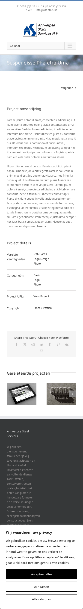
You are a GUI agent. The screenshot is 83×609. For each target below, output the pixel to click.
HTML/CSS (40, 254)
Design (37, 275)
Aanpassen (41, 587)
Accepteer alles (41, 574)
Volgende (67, 88)
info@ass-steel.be (46, 10)
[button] (10, 393)
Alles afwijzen (41, 599)
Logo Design (41, 259)
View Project (41, 296)
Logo (36, 280)
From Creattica (42, 308)
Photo (37, 263)
